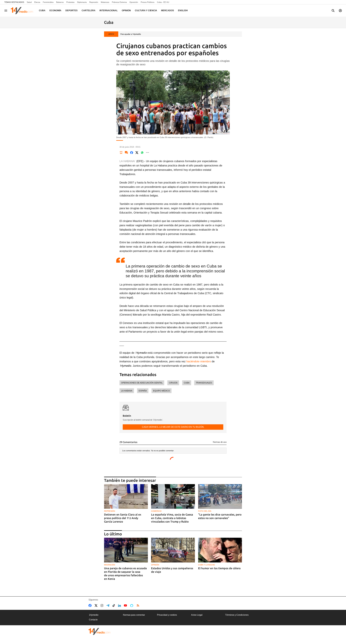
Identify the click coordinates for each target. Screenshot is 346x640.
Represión (93, 2)
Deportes (71, 10)
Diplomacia (82, 2)
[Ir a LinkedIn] (120, 605)
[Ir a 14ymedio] (23, 10)
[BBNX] (99, 631)
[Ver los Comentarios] (126, 152)
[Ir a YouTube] (126, 605)
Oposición (133, 2)
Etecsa (37, 2)
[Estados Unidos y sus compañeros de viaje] (173, 550)
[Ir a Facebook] (91, 605)
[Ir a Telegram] (108, 605)
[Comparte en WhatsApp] (142, 152)
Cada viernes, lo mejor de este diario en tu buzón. (173, 427)
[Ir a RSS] (138, 605)
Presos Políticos (147, 2)
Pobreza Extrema (119, 2)
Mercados (167, 10)
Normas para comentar (134, 615)
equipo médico (161, 391)
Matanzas (105, 2)
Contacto (93, 619)
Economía (55, 10)
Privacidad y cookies (167, 615)
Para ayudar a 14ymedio (130, 34)
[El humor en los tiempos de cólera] (220, 550)
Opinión (126, 10)
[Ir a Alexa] (132, 605)
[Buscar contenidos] (333, 11)
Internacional (108, 10)
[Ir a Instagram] (102, 605)
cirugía (173, 383)
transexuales (204, 383)
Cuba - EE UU (163, 2)
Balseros (60, 2)
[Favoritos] (121, 152)
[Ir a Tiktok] (114, 605)
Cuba (42, 10)
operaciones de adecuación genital (142, 383)
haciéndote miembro (198, 361)
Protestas (70, 2)
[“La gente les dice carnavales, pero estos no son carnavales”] (220, 496)
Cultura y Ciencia (146, 10)
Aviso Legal (196, 615)
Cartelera (88, 10)
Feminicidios (48, 2)
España (143, 391)
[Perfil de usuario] (340, 10)
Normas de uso (220, 442)
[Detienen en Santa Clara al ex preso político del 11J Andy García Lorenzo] (126, 496)
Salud (29, 2)
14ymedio (93, 615)
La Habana (126, 391)
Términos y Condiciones (237, 615)
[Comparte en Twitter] (137, 152)
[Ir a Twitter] (97, 605)
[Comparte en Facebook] (131, 152)
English (183, 10)
